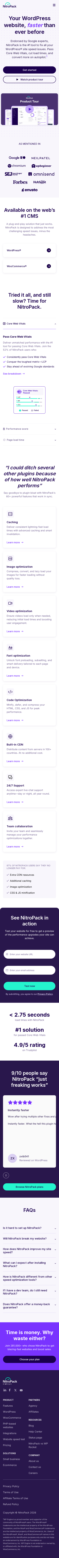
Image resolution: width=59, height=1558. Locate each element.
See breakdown (12, 373)
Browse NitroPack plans (29, 1186)
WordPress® (14, 250)
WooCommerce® (17, 266)
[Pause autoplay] (6, 1175)
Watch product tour (31, 79)
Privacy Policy (45, 994)
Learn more (15, 542)
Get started (29, 69)
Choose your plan (30, 1359)
